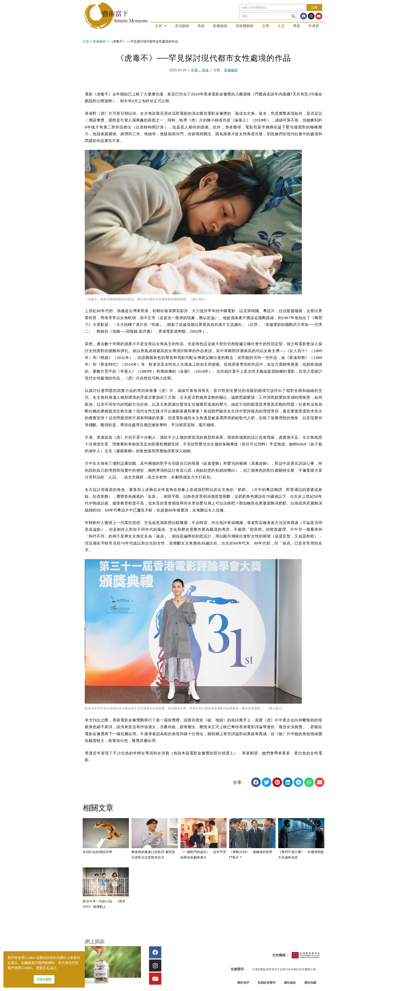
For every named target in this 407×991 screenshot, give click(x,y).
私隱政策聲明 (267, 982)
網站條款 (290, 982)
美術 (201, 26)
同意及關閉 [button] (44, 979)
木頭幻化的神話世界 (97, 852)
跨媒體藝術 (245, 26)
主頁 (158, 26)
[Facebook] (303, 16)
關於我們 (243, 982)
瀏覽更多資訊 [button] (46, 968)
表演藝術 (182, 26)
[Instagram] (311, 16)
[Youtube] (318, 16)
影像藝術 (220, 26)
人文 (281, 26)
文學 (265, 26)
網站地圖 (310, 982)
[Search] (293, 16)
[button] (256, 782)
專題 (296, 26)
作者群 (313, 26)
